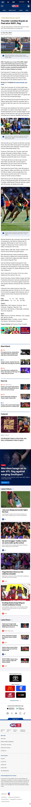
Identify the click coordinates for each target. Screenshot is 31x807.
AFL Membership (5, 770)
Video (4, 10)
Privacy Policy (15, 730)
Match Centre (12, 10)
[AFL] (2, 2)
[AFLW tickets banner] (15, 330)
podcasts (7, 435)
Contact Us (3, 750)
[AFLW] (8, 2)
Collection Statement (22, 730)
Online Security (5, 801)
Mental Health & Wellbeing (7, 741)
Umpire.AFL (3, 764)
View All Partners (14, 700)
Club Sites (21, 1)
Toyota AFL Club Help (6, 744)
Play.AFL (3, 758)
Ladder (21, 10)
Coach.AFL (3, 761)
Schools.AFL (4, 767)
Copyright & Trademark (16, 799)
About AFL (3, 738)
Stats (27, 10)
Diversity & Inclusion (5, 747)
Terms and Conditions (14, 797)
